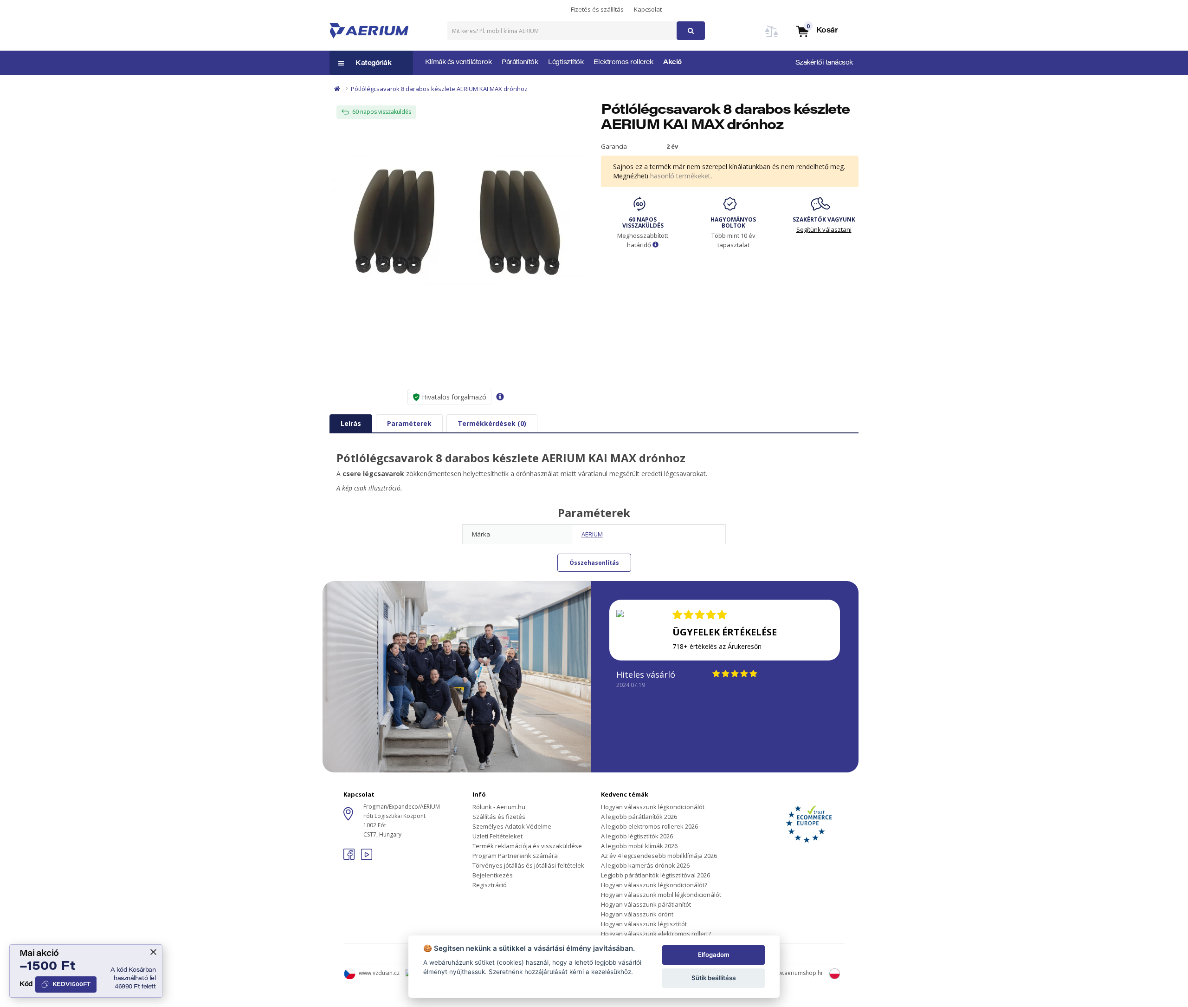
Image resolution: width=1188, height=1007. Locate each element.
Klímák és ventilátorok (458, 62)
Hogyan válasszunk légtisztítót (644, 924)
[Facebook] (349, 857)
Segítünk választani (824, 229)
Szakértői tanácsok (824, 63)
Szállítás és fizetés (498, 816)
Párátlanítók (520, 62)
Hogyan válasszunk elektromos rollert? (656, 933)
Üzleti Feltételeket (497, 836)
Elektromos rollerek (623, 62)
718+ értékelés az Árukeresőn (717, 646)
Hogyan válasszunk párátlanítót (646, 904)
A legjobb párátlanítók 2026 (639, 816)
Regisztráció (489, 885)
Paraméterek (409, 423)
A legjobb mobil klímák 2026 (639, 846)
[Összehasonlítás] (771, 37)
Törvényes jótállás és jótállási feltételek (528, 865)
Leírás (351, 423)
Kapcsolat (648, 9)
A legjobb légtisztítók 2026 (637, 836)
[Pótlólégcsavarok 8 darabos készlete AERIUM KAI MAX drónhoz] (458, 223)
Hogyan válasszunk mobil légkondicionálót (661, 894)
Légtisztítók (565, 62)
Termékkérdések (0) (492, 423)
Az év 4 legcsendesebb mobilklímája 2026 (659, 855)
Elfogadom (714, 954)
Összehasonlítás (594, 563)
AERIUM (592, 534)
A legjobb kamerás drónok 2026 (645, 865)
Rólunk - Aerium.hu (498, 807)
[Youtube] (366, 857)
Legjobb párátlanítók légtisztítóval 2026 (655, 875)
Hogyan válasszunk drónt (637, 914)
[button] (816, 30)
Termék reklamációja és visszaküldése (527, 846)
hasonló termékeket (680, 175)
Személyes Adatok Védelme (511, 826)
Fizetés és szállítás (597, 9)
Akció (672, 62)
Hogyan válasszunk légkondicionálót (652, 807)
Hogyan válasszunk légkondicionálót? (654, 885)
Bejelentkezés (492, 875)
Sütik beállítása (713, 977)
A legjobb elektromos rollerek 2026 (649, 826)
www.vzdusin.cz (379, 973)
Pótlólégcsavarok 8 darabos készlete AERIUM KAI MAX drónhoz (439, 89)
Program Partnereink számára (515, 855)
